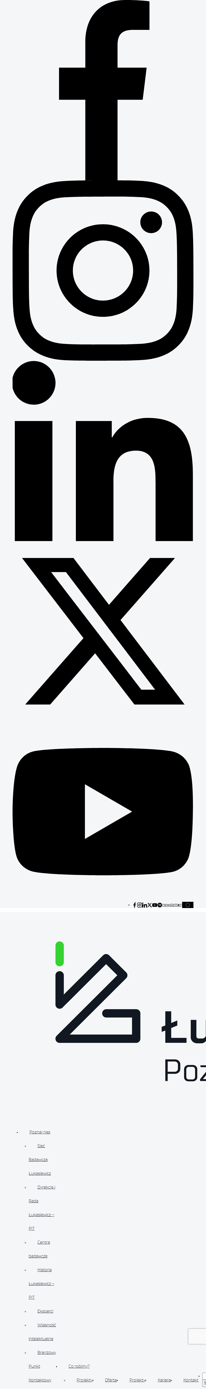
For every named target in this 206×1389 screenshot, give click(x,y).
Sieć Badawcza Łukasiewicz (40, 1159)
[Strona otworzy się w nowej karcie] (134, 905)
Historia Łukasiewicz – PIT (41, 1283)
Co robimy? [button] (79, 1366)
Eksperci (45, 1311)
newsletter (171, 905)
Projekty (84, 1379)
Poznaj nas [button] (39, 1131)
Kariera (164, 1379)
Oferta (111, 1379)
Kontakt (190, 1379)
